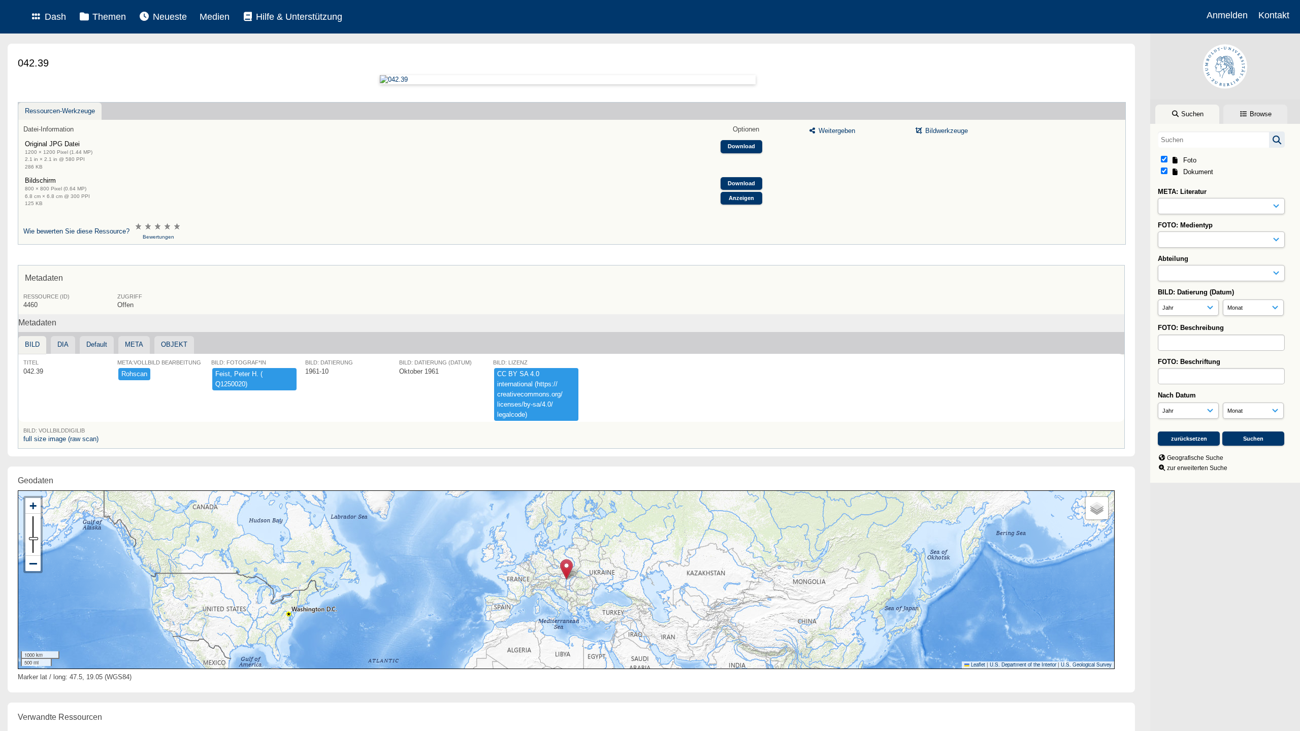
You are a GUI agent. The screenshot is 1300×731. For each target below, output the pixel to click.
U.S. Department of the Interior (1023, 664)
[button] (566, 569)
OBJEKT (174, 344)
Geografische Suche (1195, 457)
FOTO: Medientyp (1185, 225)
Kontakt (1273, 15)
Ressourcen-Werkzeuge (60, 111)
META (134, 344)
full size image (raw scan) (61, 439)
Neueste (168, 17)
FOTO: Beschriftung (1189, 362)
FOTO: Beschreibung (1191, 327)
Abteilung (1173, 258)
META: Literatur (1182, 191)
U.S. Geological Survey (1086, 664)
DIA (63, 344)
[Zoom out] (33, 563)
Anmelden (1227, 15)
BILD (32, 344)
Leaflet (977, 664)
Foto (1187, 160)
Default (96, 344)
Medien (215, 17)
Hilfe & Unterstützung (297, 17)
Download (741, 146)
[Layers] (1097, 508)
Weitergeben (836, 131)
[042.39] (567, 79)
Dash (54, 17)
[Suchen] (1277, 139)
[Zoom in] (33, 506)
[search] (1221, 139)
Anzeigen (741, 198)
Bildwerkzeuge (945, 131)
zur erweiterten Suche (1197, 468)
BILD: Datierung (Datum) (1196, 292)
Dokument (1196, 172)
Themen (108, 17)
